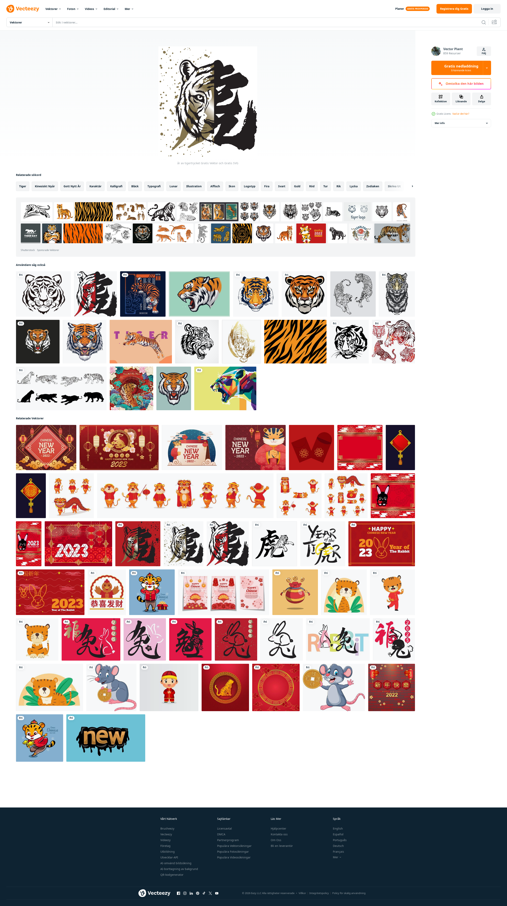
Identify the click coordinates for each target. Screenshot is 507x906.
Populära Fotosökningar (233, 851)
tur (325, 186)
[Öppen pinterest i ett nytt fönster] (197, 893)
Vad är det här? (460, 113)
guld (297, 186)
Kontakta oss (279, 834)
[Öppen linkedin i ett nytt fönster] (191, 893)
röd (312, 186)
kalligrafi (116, 186)
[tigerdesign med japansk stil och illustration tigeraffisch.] (143, 294)
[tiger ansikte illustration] (256, 294)
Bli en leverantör (282, 846)
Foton (71, 9)
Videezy (165, 840)
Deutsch (338, 846)
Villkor (302, 893)
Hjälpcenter (278, 828)
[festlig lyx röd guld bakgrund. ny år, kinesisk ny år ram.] (359, 447)
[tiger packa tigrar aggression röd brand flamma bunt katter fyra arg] (393, 341)
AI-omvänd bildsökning (175, 863)
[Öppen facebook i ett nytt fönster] (178, 893)
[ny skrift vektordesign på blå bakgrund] (105, 738)
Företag (165, 846)
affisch (215, 186)
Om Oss (276, 840)
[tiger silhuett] (61, 388)
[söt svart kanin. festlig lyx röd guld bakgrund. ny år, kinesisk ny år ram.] (393, 495)
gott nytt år (72, 186)
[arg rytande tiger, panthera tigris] (199, 294)
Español (338, 834)
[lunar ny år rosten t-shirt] (107, 592)
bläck (135, 186)
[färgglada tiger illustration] (225, 388)
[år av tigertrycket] (95, 294)
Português (340, 840)
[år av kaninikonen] (190, 639)
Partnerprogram (228, 840)
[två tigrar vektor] (353, 294)
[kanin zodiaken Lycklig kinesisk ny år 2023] (119, 447)
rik (338, 186)
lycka (354, 186)
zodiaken (372, 186)
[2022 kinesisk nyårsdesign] (391, 687)
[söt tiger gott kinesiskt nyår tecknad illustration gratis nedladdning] (152, 592)
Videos (89, 9)
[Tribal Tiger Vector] (197, 341)
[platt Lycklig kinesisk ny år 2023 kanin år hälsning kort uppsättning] (223, 592)
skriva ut (394, 186)
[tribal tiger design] (397, 294)
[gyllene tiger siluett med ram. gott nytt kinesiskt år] (225, 687)
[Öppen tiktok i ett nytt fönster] (204, 893)
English (338, 828)
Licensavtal (224, 828)
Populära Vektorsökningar (234, 846)
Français (338, 851)
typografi (154, 186)
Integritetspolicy (319, 893)
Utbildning (167, 851)
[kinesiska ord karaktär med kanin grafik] (91, 639)
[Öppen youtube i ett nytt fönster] (216, 893)
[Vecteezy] (22, 9)
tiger (22, 186)
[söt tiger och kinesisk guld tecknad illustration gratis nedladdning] (39, 738)
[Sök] (483, 22)
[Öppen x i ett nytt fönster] (210, 893)
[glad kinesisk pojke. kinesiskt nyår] (169, 687)
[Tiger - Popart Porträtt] (141, 341)
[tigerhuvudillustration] (173, 388)
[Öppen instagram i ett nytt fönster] (184, 893)
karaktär (95, 186)
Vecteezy (166, 834)
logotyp (249, 186)
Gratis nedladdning (461, 68)
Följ (484, 53)
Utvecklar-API (169, 857)
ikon (232, 186)
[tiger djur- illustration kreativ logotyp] (38, 341)
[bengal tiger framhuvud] (304, 294)
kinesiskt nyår (45, 186)
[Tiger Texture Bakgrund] (295, 341)
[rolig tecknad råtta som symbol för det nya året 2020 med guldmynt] (334, 687)
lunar (173, 186)
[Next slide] (409, 186)
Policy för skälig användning (349, 893)
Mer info (440, 123)
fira (266, 186)
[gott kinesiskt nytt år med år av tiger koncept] (131, 388)
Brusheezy (167, 828)
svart (281, 186)
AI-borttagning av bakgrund (179, 869)
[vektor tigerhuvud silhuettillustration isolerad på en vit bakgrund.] (43, 294)
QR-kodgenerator (171, 875)
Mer (127, 9)
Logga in (487, 9)
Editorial (109, 9)
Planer (399, 9)
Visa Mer (392, 233)
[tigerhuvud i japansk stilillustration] (84, 341)
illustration (194, 186)
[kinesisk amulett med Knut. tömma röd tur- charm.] (400, 447)
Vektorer (51, 9)
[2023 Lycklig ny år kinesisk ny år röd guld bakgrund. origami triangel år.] (78, 543)
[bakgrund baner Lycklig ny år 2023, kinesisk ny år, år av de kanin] (381, 543)
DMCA (221, 834)
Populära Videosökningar (234, 857)
